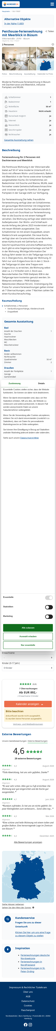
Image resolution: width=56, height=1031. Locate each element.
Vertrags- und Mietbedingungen (28, 724)
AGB (28, 996)
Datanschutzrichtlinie (29, 438)
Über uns (28, 991)
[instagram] (30, 1024)
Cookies (28, 1005)
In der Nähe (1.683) (14, 23)
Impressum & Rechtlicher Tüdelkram (28, 987)
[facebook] (26, 1024)
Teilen (51, 31)
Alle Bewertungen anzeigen (28, 842)
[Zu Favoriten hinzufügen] (53, 44)
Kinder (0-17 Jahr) (11, 663)
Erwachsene (8, 652)
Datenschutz (28, 1001)
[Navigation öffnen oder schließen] (52, 4)
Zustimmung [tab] (15, 383)
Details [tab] (41, 383)
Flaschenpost (28, 1010)
